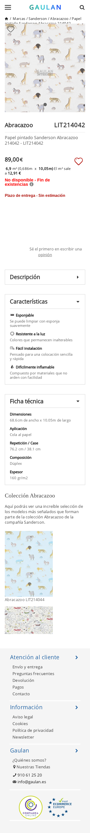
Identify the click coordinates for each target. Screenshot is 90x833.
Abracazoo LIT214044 (24, 599)
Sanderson (38, 18)
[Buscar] (83, 7)
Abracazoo (59, 18)
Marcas (19, 18)
